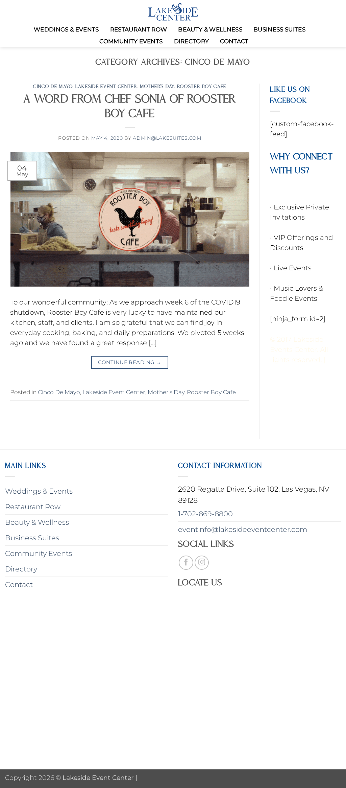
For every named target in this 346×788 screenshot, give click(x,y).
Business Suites (279, 29)
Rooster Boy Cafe (202, 86)
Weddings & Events (66, 29)
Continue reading (129, 362)
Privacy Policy (292, 370)
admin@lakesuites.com (167, 138)
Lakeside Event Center (106, 86)
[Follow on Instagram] (202, 563)
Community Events (131, 41)
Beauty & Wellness (210, 29)
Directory (191, 41)
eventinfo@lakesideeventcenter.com (242, 529)
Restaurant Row (138, 29)
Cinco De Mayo (53, 86)
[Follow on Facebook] (186, 563)
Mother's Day (157, 86)
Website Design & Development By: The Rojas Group (300, 401)
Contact (234, 41)
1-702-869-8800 (205, 514)
